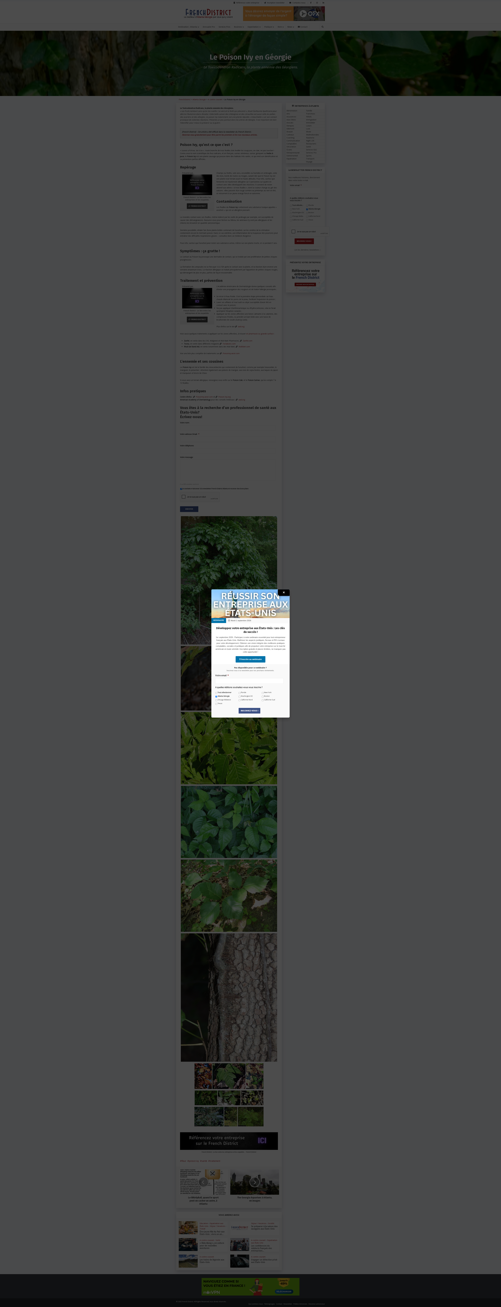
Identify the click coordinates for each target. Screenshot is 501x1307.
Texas (220, 703)
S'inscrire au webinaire (250, 659)
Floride (243, 692)
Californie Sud (269, 700)
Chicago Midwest (224, 700)
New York (267, 692)
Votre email (222, 675)
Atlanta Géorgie (224, 696)
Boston (267, 696)
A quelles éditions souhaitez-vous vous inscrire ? (239, 687)
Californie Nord (247, 700)
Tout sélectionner (224, 692)
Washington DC (247, 696)
